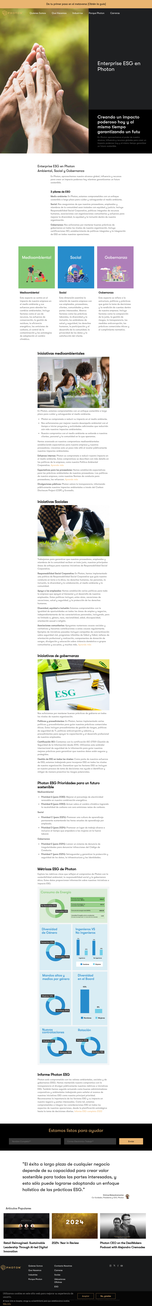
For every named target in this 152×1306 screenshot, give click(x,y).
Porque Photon (96, 13)
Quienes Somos (38, 13)
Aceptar (85, 1296)
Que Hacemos (59, 13)
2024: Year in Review (65, 1243)
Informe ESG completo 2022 (88, 1111)
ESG (56, 1286)
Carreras (115, 13)
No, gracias (105, 1296)
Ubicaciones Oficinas (59, 1280)
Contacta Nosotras (63, 1266)
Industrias (77, 13)
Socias (57, 1275)
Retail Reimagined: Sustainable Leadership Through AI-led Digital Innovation (26, 1247)
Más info (7, 1304)
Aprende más (57, 465)
